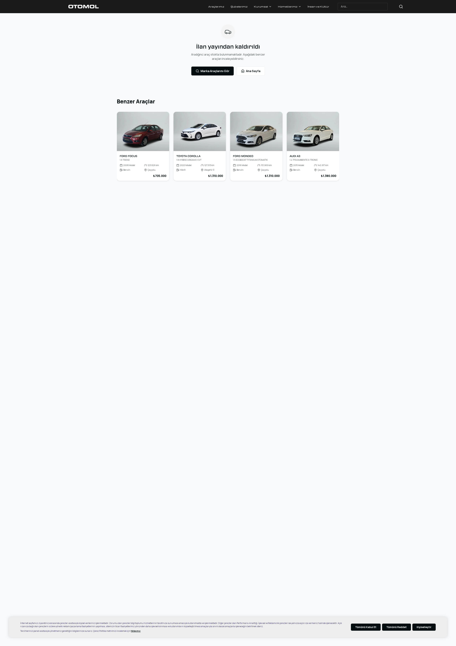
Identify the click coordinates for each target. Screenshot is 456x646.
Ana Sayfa (253, 71)
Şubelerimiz (239, 6)
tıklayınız (136, 630)
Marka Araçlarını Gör (215, 71)
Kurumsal (261, 6)
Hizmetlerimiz (288, 6)
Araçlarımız (216, 6)
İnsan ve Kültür (318, 6)
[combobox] (369, 7)
